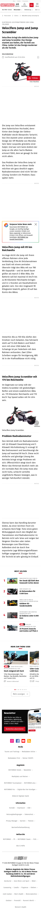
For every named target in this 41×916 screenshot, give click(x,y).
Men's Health (18, 894)
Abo (14, 1)
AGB (28, 808)
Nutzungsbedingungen (14, 814)
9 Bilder (35, 78)
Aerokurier (7, 881)
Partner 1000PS (28, 758)
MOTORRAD (7, 839)
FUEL (35, 839)
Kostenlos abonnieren (15, 729)
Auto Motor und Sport (21, 881)
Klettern (33, 888)
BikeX (34, 881)
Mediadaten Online (28, 752)
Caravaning (7, 888)
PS (14, 839)
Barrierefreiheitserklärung (20, 827)
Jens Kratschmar (7, 54)
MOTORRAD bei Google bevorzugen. (19, 238)
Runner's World (28, 901)
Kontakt (12, 808)
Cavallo (16, 888)
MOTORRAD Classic (24, 839)
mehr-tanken (7, 894)
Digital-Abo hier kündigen (26, 789)
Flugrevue (24, 888)
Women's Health (20, 907)
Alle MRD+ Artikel (7, 9)
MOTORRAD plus (29, 783)
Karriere (22, 821)
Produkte (25, 1)
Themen (30, 821)
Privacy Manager (11, 821)
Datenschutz (29, 814)
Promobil (17, 901)
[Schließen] (36, 224)
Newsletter (27, 770)
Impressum (21, 808)
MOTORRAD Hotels (14, 770)
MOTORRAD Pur (9, 789)
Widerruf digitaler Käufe (20, 796)
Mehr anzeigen (19, 694)
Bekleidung (27, 9)
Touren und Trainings (12, 752)
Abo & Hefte (20, 846)
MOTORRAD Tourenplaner (13, 783)
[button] (20, 72)
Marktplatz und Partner (20, 776)
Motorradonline (31, 894)
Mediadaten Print (14, 758)
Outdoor (9, 901)
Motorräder (17, 9)
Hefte (18, 1)
